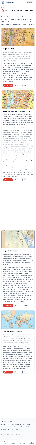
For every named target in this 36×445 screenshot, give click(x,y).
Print (16, 85)
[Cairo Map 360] (9, 2)
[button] (18, 37)
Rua (13, 424)
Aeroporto (4, 427)
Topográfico (11, 429)
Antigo (17, 429)
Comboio (27, 424)
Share (25, 85)
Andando (3, 429)
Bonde (22, 424)
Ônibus (11, 427)
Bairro (8, 424)
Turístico (28, 427)
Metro (17, 424)
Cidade (3, 424)
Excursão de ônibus (19, 427)
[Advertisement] (18, 206)
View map (9, 85)
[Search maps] (24, 3)
